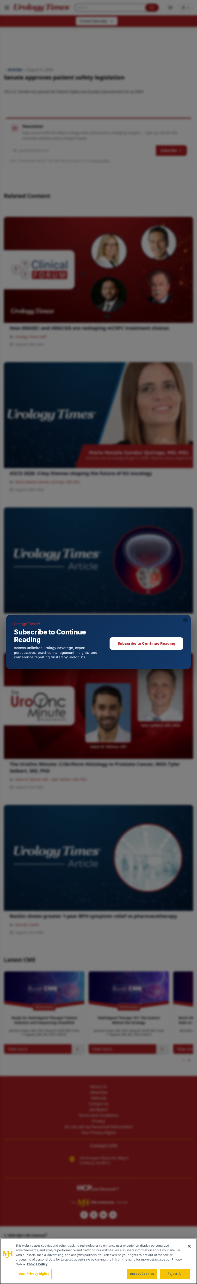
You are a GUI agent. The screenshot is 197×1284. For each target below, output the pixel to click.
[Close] (189, 1246)
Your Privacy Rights (33, 1274)
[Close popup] (185, 620)
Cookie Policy (37, 1264)
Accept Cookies (142, 1274)
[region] (98, 1261)
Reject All (175, 1274)
